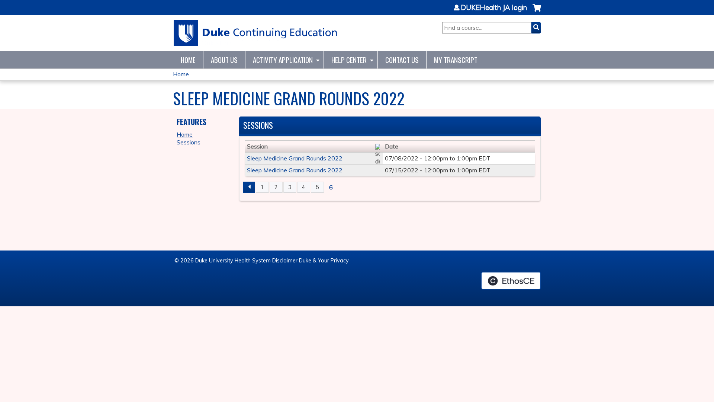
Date (391, 146)
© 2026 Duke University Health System (222, 260)
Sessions (188, 142)
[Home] (255, 33)
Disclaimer (285, 260)
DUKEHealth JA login (494, 7)
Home (188, 59)
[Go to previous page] (249, 187)
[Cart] (537, 11)
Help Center (349, 59)
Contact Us (402, 59)
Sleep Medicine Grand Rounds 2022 (294, 158)
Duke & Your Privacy (324, 260)
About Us (224, 59)
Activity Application (283, 59)
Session (257, 146)
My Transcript (455, 59)
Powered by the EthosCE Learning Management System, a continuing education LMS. (511, 281)
